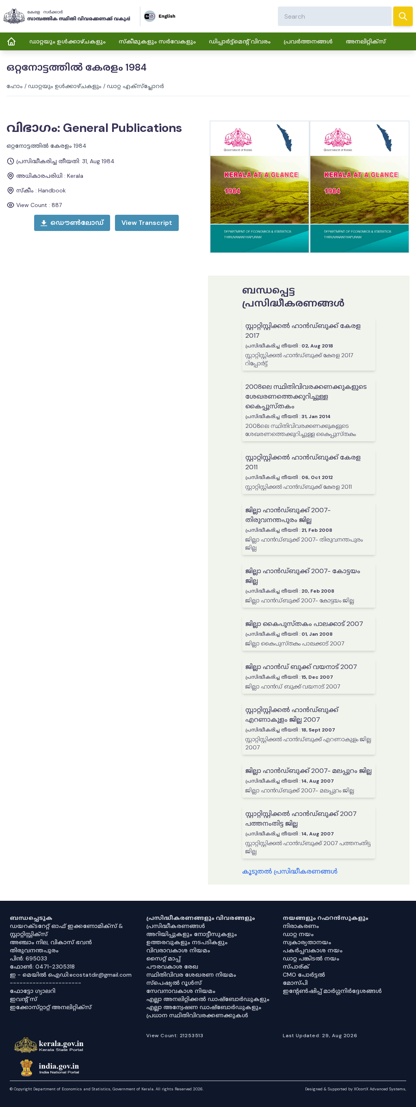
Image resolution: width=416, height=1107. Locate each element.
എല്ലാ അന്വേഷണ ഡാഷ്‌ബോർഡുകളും (203, 1007)
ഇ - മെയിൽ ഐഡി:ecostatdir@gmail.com (71, 974)
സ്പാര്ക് (296, 966)
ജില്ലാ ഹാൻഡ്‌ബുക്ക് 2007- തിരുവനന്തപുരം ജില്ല (288, 515)
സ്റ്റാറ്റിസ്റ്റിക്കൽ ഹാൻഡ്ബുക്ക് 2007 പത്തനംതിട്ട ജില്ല (301, 818)
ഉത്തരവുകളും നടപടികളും (187, 942)
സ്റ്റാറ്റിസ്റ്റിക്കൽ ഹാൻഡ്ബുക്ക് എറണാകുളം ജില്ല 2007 (291, 715)
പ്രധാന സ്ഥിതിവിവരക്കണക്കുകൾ (197, 1015)
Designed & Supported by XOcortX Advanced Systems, (355, 1089)
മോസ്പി (295, 982)
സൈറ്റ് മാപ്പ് (163, 958)
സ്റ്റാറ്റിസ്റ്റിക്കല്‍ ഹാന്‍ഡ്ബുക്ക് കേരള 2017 (303, 331)
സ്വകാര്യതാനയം (307, 942)
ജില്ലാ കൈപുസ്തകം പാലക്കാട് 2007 (304, 623)
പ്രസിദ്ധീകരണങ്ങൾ (175, 926)
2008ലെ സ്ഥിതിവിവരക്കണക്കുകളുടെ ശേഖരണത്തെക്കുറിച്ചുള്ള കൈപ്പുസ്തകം (306, 396)
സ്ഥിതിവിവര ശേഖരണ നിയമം (191, 974)
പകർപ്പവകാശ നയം (312, 950)
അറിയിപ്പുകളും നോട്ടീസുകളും (191, 934)
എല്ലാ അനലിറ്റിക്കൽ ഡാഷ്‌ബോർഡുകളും (207, 999)
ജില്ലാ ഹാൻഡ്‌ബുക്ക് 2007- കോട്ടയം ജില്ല (302, 576)
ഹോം (14, 86)
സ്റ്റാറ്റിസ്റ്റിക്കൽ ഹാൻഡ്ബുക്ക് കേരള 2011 (303, 462)
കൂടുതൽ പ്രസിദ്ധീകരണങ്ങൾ (290, 871)
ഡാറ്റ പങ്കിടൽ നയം (311, 958)
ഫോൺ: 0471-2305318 (42, 966)
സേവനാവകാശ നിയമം (180, 991)
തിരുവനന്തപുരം (34, 950)
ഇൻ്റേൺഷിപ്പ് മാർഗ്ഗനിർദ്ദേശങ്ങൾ (332, 991)
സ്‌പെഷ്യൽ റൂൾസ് (174, 982)
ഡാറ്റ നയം (298, 934)
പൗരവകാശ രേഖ (172, 966)
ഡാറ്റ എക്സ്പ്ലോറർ (135, 86)
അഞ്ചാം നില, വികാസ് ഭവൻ (51, 942)
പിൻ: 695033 (28, 958)
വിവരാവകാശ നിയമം (178, 950)
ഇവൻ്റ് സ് (23, 999)
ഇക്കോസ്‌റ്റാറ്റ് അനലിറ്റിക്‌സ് (50, 1007)
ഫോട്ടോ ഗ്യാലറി (32, 991)
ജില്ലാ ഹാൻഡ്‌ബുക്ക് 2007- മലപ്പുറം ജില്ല (308, 770)
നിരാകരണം (301, 926)
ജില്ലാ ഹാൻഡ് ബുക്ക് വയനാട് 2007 (301, 666)
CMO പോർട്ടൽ (304, 974)
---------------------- (45, 982)
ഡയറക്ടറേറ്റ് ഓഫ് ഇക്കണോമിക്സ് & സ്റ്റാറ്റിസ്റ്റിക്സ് (66, 930)
